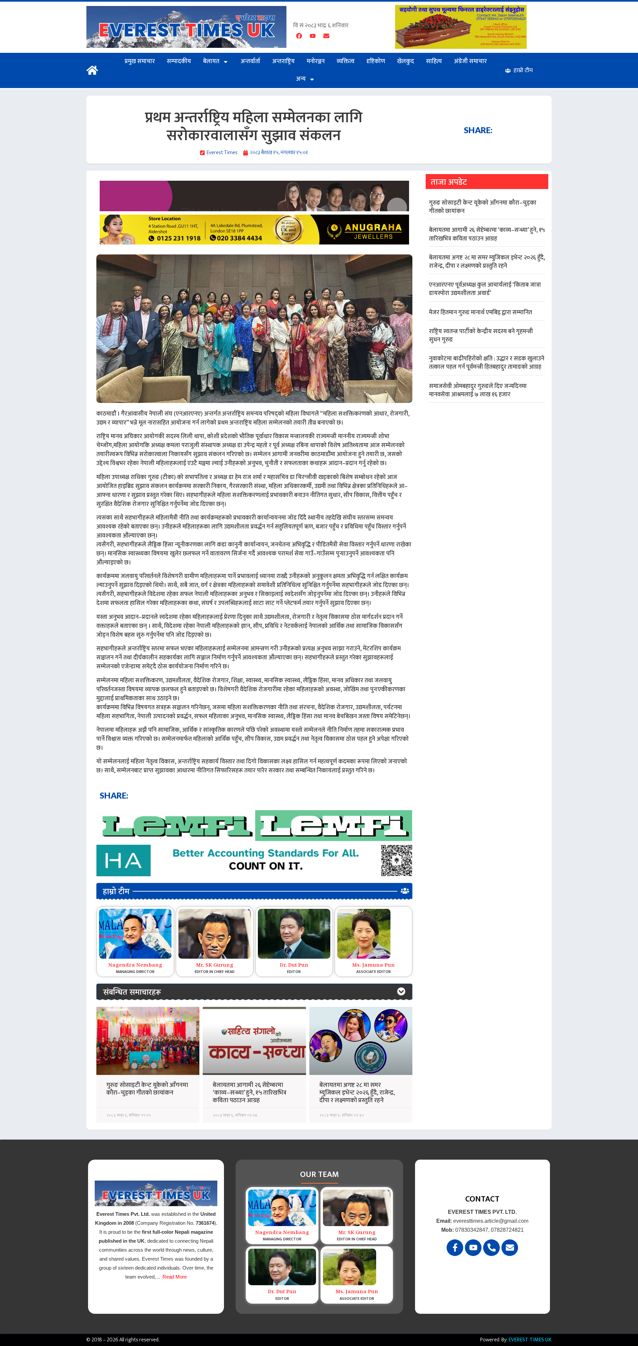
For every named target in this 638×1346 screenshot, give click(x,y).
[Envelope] (326, 36)
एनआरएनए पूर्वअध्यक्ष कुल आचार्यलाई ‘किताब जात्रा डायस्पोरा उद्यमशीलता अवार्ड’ (485, 289)
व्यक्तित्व (346, 61)
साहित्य (434, 61)
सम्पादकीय (179, 61)
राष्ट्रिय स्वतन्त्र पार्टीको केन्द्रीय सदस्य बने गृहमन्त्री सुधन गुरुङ (481, 336)
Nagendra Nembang (135, 966)
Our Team (319, 1174)
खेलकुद (405, 61)
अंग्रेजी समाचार (470, 61)
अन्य (301, 79)
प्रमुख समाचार (140, 61)
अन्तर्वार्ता (250, 61)
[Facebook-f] (455, 1247)
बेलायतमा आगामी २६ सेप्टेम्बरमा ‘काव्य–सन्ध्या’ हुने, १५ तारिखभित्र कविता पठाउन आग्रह (249, 1093)
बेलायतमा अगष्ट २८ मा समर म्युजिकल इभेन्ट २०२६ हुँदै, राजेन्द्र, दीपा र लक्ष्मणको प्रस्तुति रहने (357, 1093)
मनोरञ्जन (316, 61)
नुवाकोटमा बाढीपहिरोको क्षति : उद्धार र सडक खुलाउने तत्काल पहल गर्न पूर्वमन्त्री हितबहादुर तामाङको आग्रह (486, 363)
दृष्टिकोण (376, 61)
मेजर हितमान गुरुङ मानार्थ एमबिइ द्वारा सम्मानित (480, 313)
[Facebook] (299, 36)
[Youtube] (313, 36)
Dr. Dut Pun (294, 966)
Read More (174, 1277)
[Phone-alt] (491, 1247)
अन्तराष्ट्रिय (283, 61)
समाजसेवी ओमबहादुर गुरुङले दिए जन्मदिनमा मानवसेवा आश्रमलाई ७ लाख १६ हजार (478, 390)
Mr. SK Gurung (214, 966)
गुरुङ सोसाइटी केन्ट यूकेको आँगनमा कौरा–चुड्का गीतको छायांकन (147, 1089)
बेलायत (211, 61)
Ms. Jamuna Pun (373, 966)
